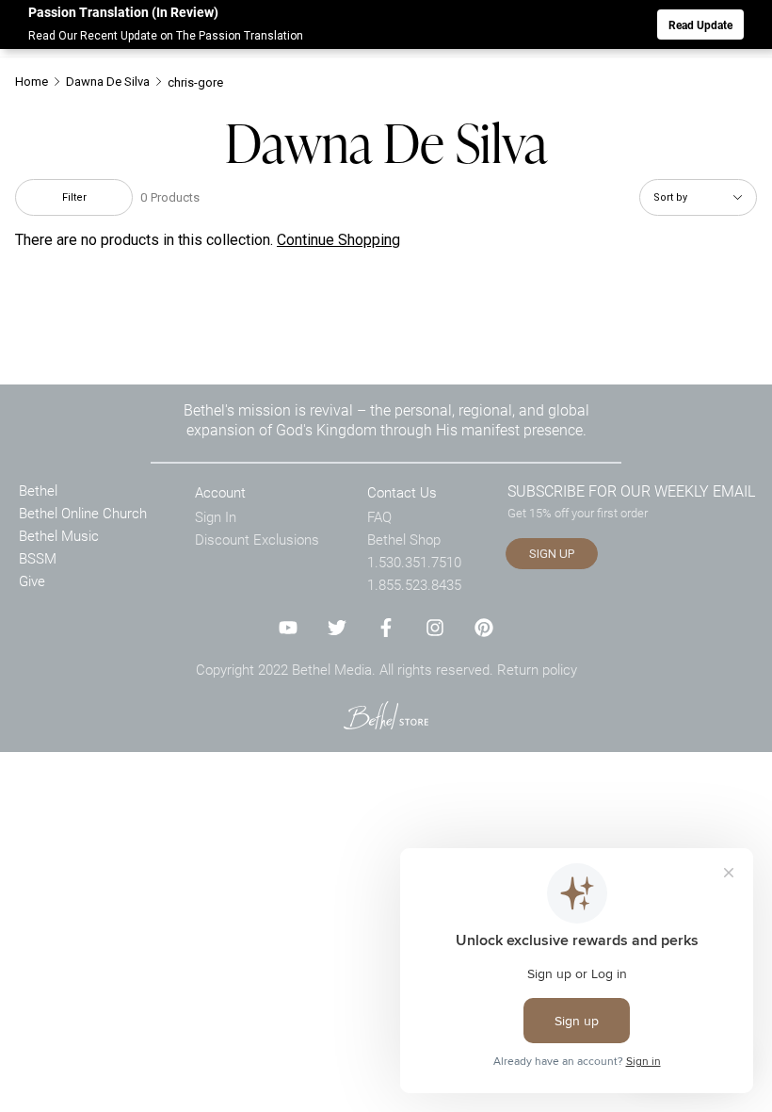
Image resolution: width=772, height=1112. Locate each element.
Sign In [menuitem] (215, 516)
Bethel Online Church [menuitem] (83, 512)
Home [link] (31, 81)
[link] (386, 715)
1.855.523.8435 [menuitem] (414, 584)
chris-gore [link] (195, 82)
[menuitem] (38, 81)
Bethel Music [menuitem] (59, 535)
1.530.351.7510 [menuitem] (414, 561)
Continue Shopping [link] (338, 240)
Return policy (537, 669)
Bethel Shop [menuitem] (404, 539)
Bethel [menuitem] (38, 490)
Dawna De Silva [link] (108, 81)
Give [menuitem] (32, 580)
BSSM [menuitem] (37, 557)
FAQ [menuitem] (379, 516)
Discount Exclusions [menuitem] (257, 539)
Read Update (700, 24)
